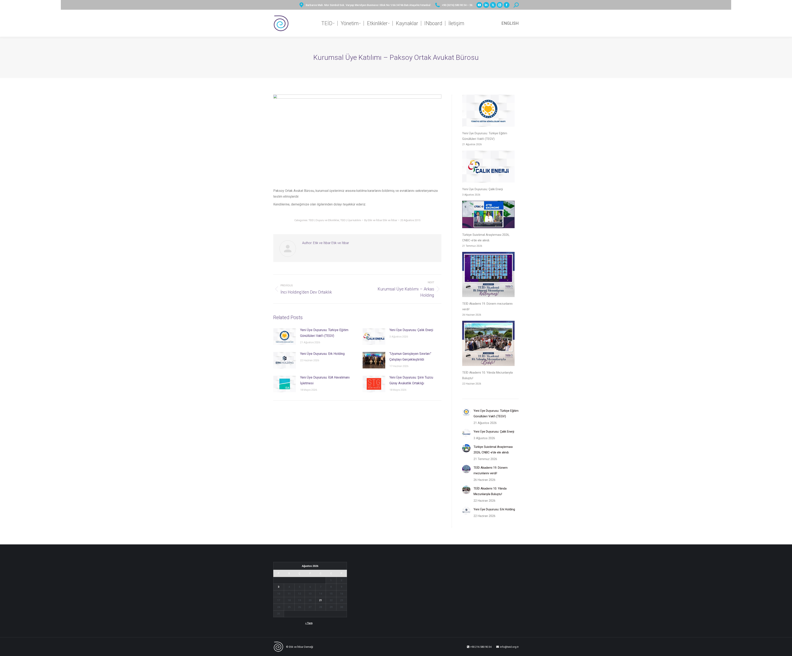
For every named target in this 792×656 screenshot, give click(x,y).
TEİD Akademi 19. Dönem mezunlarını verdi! (487, 306)
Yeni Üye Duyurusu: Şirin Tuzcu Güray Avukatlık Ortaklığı (411, 380)
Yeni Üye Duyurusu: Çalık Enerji (411, 330)
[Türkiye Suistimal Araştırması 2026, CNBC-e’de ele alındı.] (488, 215)
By (380, 220)
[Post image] (284, 336)
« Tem (308, 623)
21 (320, 600)
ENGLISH (510, 23)
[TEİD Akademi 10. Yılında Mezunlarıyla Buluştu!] (488, 344)
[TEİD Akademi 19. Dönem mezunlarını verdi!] (488, 275)
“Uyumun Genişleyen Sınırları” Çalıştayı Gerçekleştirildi (410, 356)
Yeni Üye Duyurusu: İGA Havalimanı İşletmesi (325, 380)
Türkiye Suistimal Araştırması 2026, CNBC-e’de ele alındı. (485, 237)
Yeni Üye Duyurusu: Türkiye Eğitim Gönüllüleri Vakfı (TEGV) (324, 333)
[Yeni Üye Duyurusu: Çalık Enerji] (488, 167)
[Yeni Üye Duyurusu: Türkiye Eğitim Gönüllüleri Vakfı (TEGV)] (488, 111)
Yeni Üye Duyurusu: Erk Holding (322, 354)
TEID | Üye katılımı (350, 220)
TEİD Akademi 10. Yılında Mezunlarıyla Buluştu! (487, 375)
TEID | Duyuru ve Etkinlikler (324, 220)
